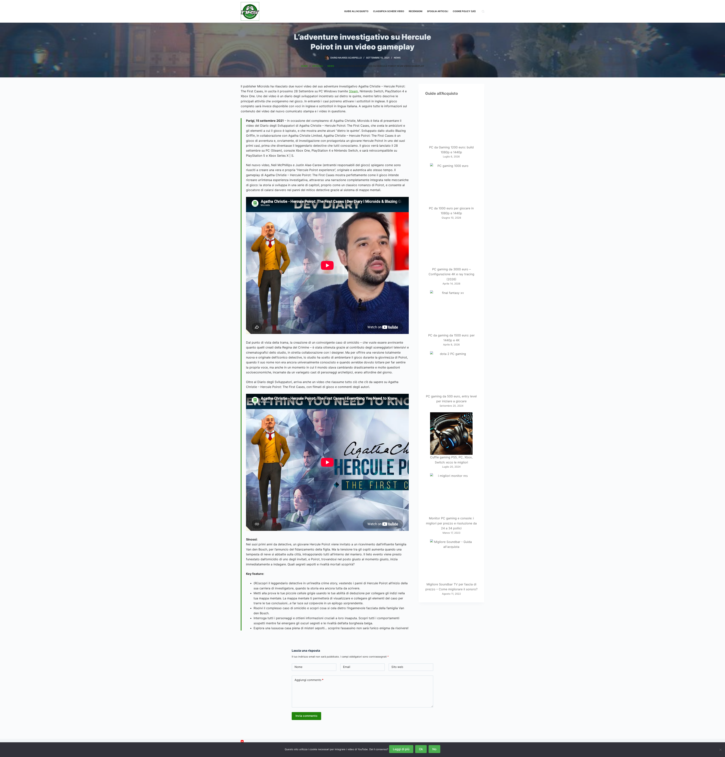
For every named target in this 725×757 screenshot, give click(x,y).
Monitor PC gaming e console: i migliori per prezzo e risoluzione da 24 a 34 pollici (451, 523)
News (397, 57)
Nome (298, 667)
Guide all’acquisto (356, 11)
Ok (421, 749)
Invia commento (306, 716)
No (434, 749)
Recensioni (415, 11)
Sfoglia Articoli (437, 11)
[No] (720, 750)
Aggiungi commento (309, 680)
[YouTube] (242, 741)
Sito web (397, 667)
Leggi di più (401, 749)
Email (346, 667)
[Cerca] (483, 11)
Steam (353, 91)
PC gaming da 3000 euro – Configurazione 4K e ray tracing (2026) (451, 274)
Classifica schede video (388, 11)
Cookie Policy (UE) (464, 11)
